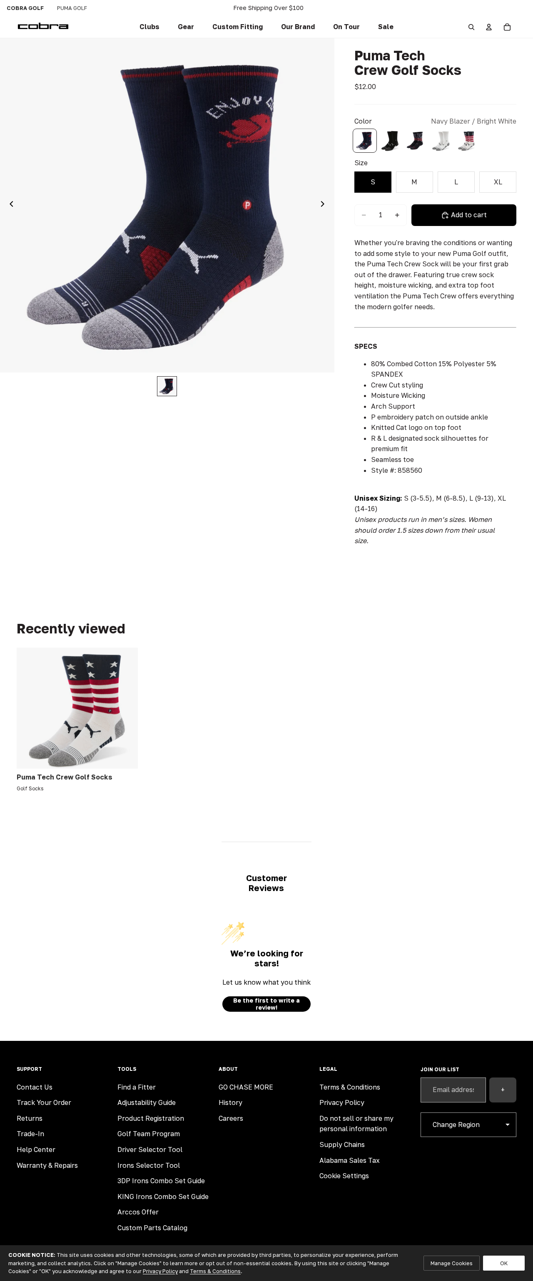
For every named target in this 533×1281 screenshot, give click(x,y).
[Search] (471, 27)
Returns (29, 1118)
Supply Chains (342, 1144)
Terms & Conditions (349, 1087)
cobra (25, 8)
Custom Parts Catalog (152, 1228)
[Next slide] (325, 205)
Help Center (36, 1149)
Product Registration (150, 1118)
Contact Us (34, 1087)
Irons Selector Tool (148, 1165)
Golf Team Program (148, 1134)
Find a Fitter (136, 1087)
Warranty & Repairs (47, 1165)
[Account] (489, 27)
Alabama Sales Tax (349, 1160)
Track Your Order (44, 1102)
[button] (237, 27)
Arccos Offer (138, 1212)
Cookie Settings (344, 1176)
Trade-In (30, 1134)
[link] (149, 27)
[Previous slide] (9, 205)
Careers (231, 1118)
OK (504, 1263)
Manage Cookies (452, 1263)
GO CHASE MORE (246, 1087)
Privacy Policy (341, 1102)
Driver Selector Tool (149, 1149)
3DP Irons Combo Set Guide (161, 1181)
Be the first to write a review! (266, 1004)
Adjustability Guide (146, 1102)
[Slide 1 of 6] (167, 386)
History (230, 1102)
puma (72, 8)
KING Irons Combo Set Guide (163, 1196)
